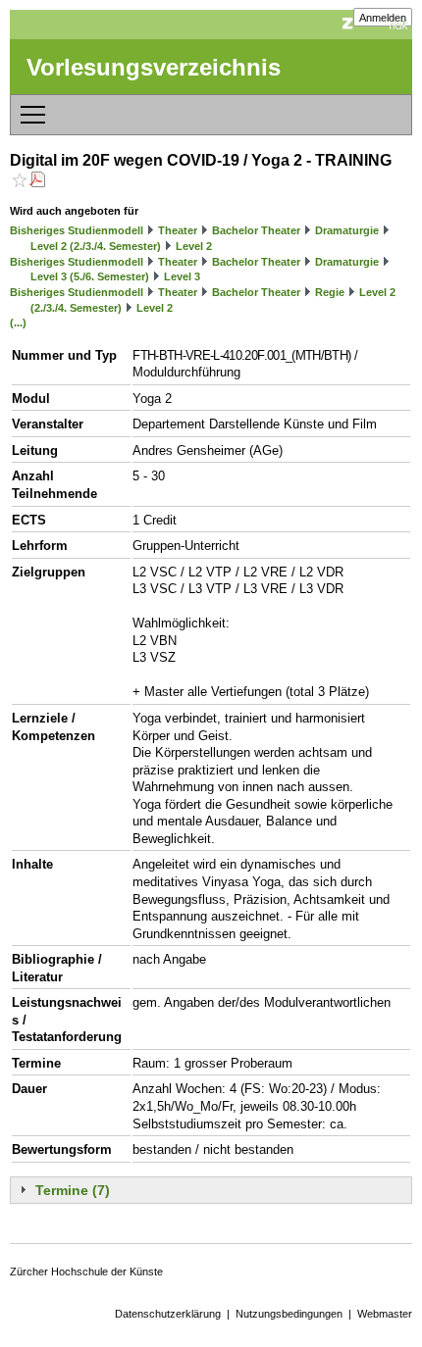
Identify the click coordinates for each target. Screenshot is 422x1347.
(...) (18, 322)
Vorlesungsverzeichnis (153, 67)
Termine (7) (72, 1190)
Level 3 (182, 276)
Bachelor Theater (256, 230)
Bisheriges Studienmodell (76, 230)
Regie (329, 292)
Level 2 (194, 246)
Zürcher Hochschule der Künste (86, 1271)
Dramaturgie (347, 230)
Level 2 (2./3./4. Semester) (95, 246)
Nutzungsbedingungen (289, 1314)
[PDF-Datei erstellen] (37, 182)
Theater (177, 230)
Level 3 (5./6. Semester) (89, 276)
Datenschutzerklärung (168, 1314)
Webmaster (384, 1314)
